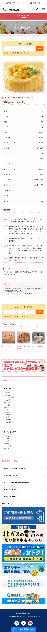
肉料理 (8, 400)
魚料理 (8, 402)
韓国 (7, 441)
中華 (7, 443)
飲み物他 (8, 422)
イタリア (8, 446)
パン (7, 409)
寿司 (7, 417)
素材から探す (8, 388)
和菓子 (8, 414)
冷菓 (7, 407)
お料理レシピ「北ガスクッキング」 (16, 469)
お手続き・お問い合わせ (13, 3)
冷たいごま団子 (37, 346)
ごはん (8, 405)
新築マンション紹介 (10, 489)
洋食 (7, 436)
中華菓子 (8, 419)
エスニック (9, 448)
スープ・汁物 (10, 397)
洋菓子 (8, 395)
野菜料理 (8, 392)
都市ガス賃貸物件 (10, 496)
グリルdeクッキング (11, 475)
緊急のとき (36, 3)
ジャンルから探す (10, 432)
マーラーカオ (6, 346)
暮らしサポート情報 (9, 461)
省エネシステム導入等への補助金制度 (16, 482)
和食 (7, 438)
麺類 (7, 412)
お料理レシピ (7, 381)
